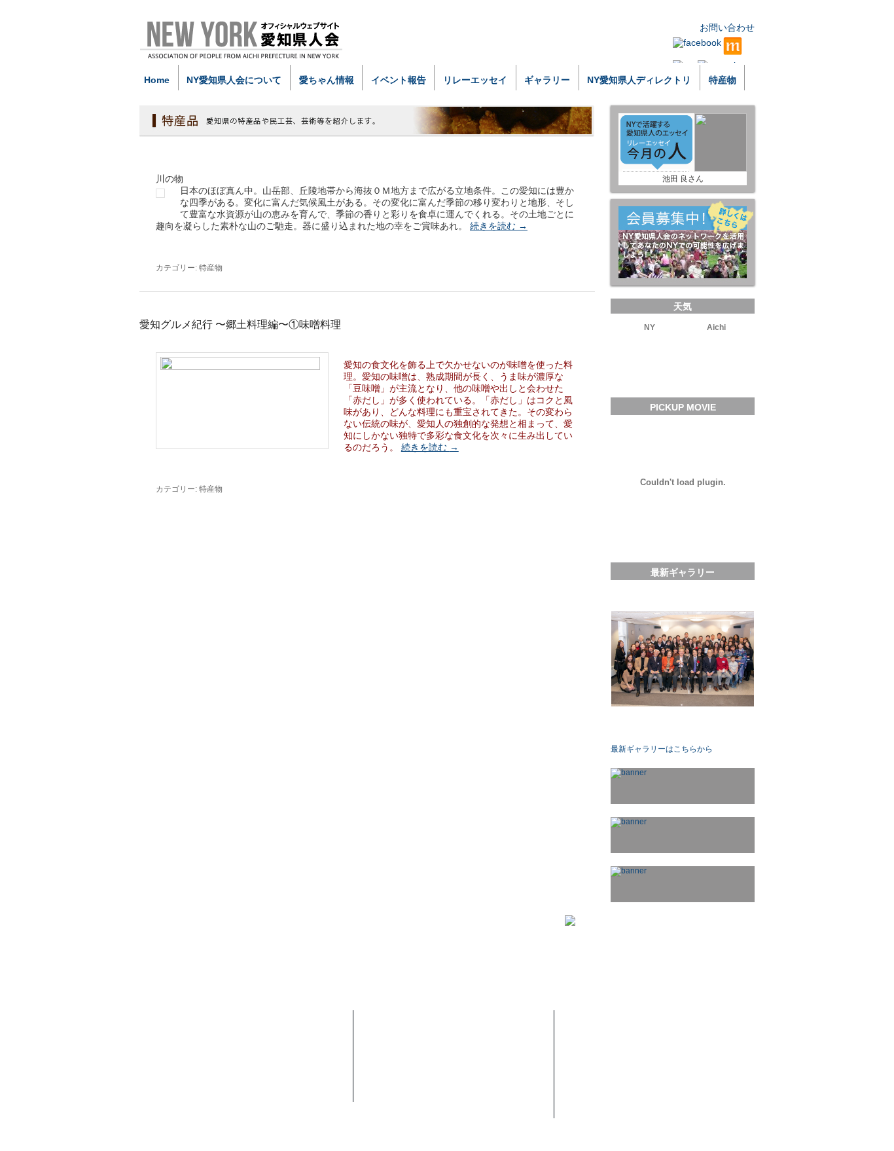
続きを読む (498, 226)
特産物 (722, 80)
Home (157, 80)
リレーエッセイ (475, 80)
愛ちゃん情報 (326, 80)
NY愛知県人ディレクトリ (639, 80)
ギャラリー (547, 80)
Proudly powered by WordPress (202, 1141)
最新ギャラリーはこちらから (662, 749)
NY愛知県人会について (234, 80)
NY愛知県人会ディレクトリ (422, 1093)
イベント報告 (398, 80)
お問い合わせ (727, 27)
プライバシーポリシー (614, 1045)
